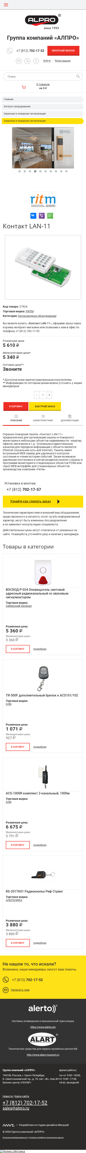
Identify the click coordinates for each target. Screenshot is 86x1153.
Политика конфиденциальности (15, 1137)
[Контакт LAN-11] (43, 267)
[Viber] (42, 216)
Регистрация (62, 60)
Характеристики (43, 420)
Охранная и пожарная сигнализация (25, 113)
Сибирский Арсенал (19, 606)
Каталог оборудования (17, 106)
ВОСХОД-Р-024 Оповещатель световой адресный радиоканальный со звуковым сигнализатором (37, 593)
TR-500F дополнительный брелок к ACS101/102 (42, 695)
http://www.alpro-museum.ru (43, 1054)
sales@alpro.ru (16, 1108)
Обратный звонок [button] (63, 50)
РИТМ (30, 311)
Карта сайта (22, 1096)
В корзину (16, 406)
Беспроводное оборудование (37, 316)
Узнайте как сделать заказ (30, 501)
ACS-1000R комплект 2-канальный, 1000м (38, 793)
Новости (8, 1096)
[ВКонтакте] (33, 216)
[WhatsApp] (50, 216)
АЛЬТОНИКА (14, 900)
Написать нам (20, 989)
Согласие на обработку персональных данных (46, 1137)
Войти (47, 60)
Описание (16, 420)
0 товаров (43, 84)
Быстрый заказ (45, 406)
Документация (70, 420)
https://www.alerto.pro (43, 1027)
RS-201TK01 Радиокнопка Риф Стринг (34, 891)
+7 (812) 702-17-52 (25, 1103)
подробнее (39, 648)
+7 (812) (30, 51)
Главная (8, 99)
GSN (8, 704)
